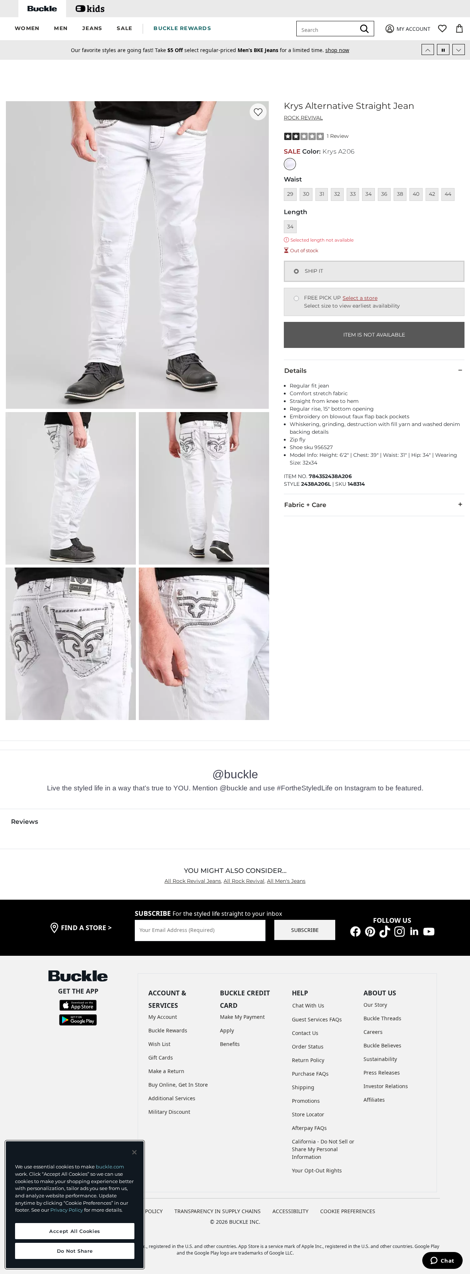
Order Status (307, 1046)
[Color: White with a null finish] (290, 164)
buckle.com (110, 1167)
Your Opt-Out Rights (317, 1170)
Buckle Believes (382, 1045)
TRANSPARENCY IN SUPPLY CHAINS (217, 1211)
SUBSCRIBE (305, 929)
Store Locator (308, 1114)
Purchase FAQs (310, 1073)
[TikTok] (384, 931)
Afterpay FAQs (309, 1127)
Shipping (303, 1087)
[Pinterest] (370, 931)
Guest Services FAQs (317, 1019)
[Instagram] (399, 931)
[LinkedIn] (414, 931)
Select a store (360, 298)
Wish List (159, 1043)
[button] (27, 29)
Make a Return (166, 1071)
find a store (86, 927)
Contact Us (305, 1032)
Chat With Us (308, 1005)
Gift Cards (160, 1057)
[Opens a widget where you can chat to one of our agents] (442, 1261)
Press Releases (382, 1072)
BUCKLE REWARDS (182, 28)
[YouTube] (429, 931)
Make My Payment (242, 1016)
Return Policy (308, 1060)
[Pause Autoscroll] (443, 49)
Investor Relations (386, 1086)
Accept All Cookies (74, 1231)
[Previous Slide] (428, 49)
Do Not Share (75, 1251)
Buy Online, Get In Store (178, 1084)
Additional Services (171, 1098)
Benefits (230, 1043)
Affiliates (374, 1099)
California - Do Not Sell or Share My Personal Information (323, 1149)
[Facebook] (355, 931)
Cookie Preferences (347, 1211)
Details (295, 370)
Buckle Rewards (167, 1030)
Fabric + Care (305, 505)
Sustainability (380, 1058)
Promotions (306, 1100)
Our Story (375, 1004)
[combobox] (331, 28)
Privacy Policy (66, 1210)
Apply (227, 1030)
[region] (75, 1204)
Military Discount (169, 1111)
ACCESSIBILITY (290, 1211)
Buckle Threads (382, 1018)
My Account (162, 1016)
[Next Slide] (458, 49)
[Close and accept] (134, 1152)
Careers (373, 1031)
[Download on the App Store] (78, 1004)
